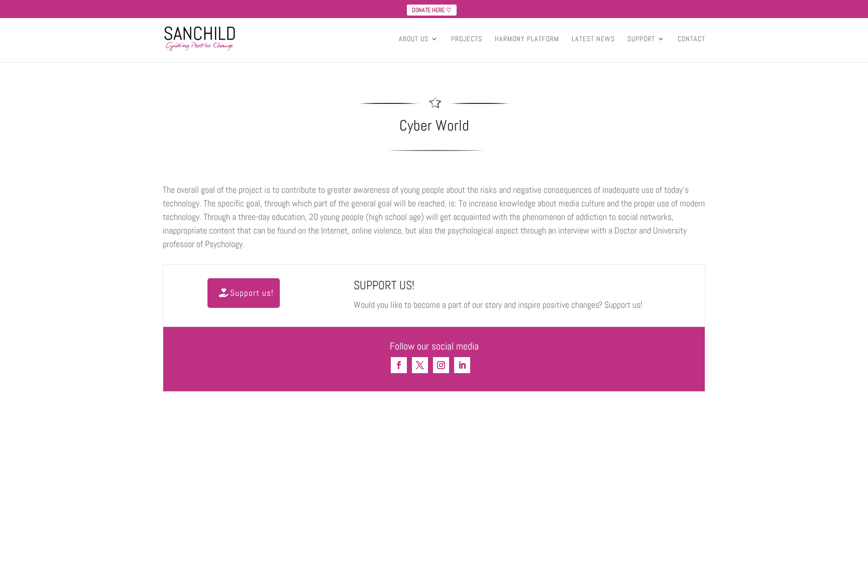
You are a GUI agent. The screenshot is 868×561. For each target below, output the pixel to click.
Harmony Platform (527, 39)
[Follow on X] (419, 365)
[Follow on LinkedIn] (462, 365)
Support (641, 39)
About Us (413, 39)
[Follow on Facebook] (398, 365)
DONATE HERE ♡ (432, 10)
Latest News (593, 39)
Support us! (252, 292)
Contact (691, 39)
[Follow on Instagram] (441, 365)
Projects (466, 39)
